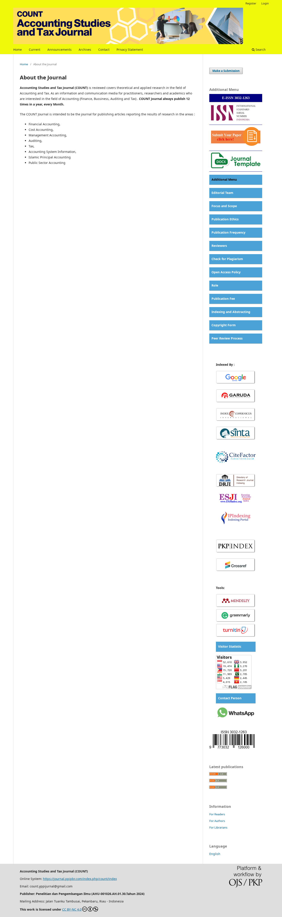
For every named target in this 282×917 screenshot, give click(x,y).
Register (250, 3)
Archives (85, 49)
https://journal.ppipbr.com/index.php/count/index (80, 879)
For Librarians (218, 827)
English (214, 854)
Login (265, 3)
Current (34, 49)
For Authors (217, 821)
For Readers (217, 814)
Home (17, 49)
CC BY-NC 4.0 (72, 909)
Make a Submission (226, 71)
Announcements (59, 49)
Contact (103, 49)
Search (260, 49)
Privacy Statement (130, 49)
